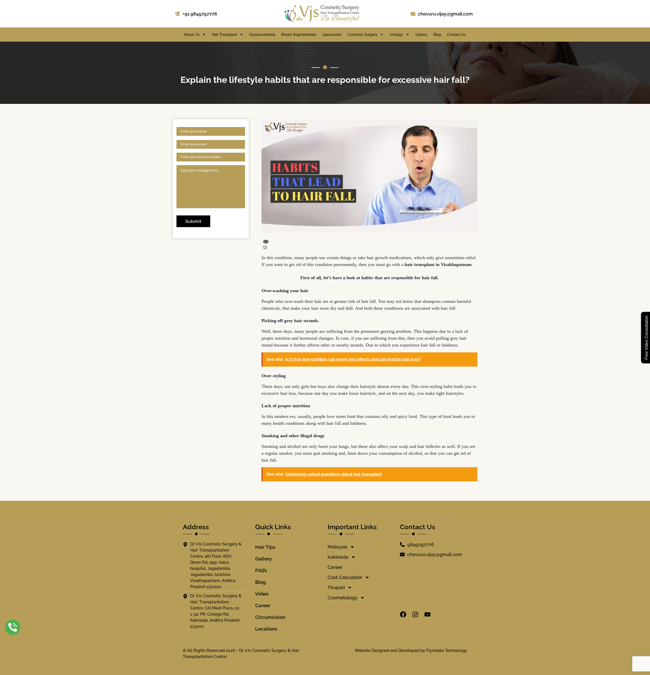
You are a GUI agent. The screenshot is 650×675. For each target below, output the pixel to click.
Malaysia (337, 547)
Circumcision (270, 617)
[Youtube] (427, 614)
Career (262, 605)
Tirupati (336, 587)
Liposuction (332, 35)
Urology (396, 35)
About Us (192, 35)
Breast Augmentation (298, 35)
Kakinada (338, 557)
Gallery (421, 35)
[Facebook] (403, 614)
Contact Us (456, 35)
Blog (437, 35)
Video (261, 593)
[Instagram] (415, 614)
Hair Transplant (224, 35)
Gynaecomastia (262, 35)
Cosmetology (343, 597)
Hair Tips (265, 547)
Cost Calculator (345, 577)
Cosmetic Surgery (363, 35)
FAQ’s (261, 570)
